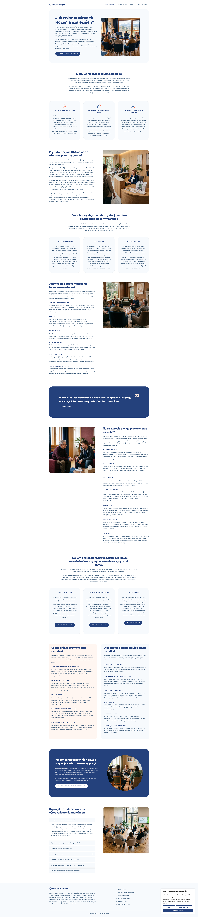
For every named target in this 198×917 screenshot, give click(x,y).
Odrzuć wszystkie (184, 907)
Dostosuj (169, 907)
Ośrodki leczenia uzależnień (125, 4)
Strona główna (109, 4)
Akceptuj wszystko (178, 910)
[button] (72, 820)
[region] (178, 901)
